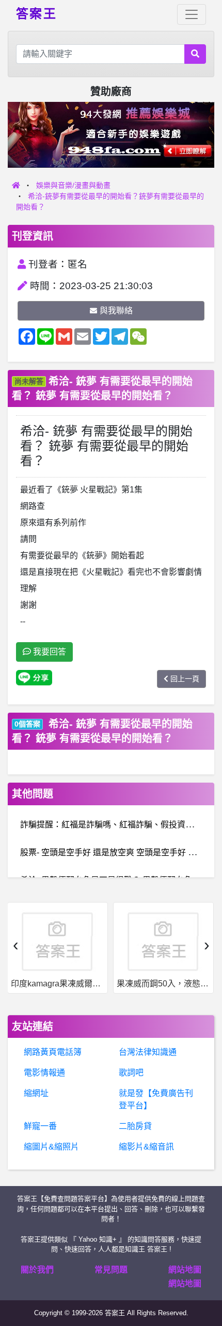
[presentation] (15, 945)
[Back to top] (203, 1282)
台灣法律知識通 (148, 1052)
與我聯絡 (116, 310)
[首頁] (16, 185)
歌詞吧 (131, 1072)
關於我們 (37, 1269)
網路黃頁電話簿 (53, 1052)
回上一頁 (184, 679)
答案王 (36, 13)
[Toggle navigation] (191, 14)
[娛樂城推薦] (111, 134)
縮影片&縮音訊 (146, 1146)
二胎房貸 (135, 1126)
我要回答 (48, 651)
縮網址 (36, 1093)
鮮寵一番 (40, 1126)
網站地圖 (184, 1269)
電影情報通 (44, 1072)
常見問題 (111, 1269)
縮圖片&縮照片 (51, 1146)
